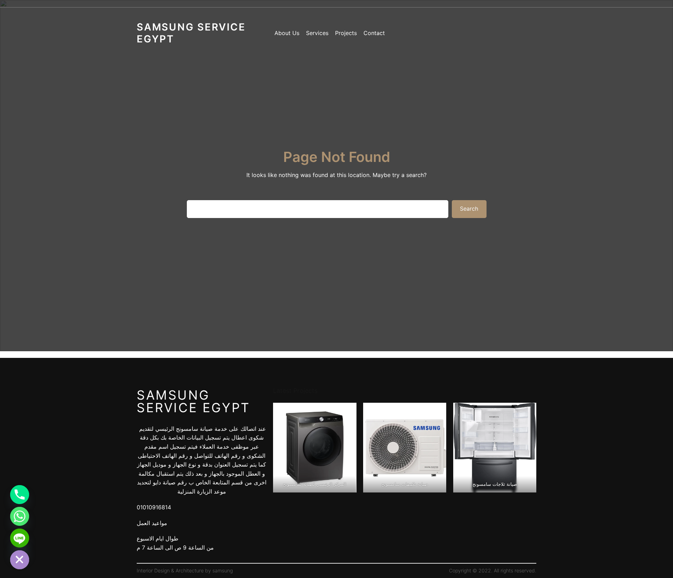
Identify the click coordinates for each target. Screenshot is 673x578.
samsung (222, 570)
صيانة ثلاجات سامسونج (495, 484)
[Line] (19, 538)
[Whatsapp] (19, 516)
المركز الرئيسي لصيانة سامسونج (314, 484)
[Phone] (19, 494)
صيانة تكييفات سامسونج (404, 484)
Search (469, 208)
